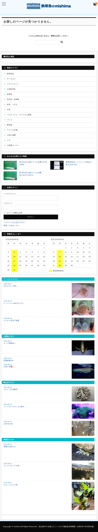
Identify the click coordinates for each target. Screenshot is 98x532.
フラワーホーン (13, 84)
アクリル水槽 (12, 130)
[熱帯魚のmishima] (49, 7)
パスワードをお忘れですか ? (15, 222)
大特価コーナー (13, 145)
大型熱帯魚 (11, 89)
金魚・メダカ (12, 104)
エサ (8, 140)
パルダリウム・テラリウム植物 (19, 115)
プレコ (9, 120)
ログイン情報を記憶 (14, 213)
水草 (8, 110)
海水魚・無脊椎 (13, 99)
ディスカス (11, 79)
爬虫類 (9, 125)
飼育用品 (10, 74)
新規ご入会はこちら (11, 225)
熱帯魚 (9, 94)
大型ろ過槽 (11, 135)
